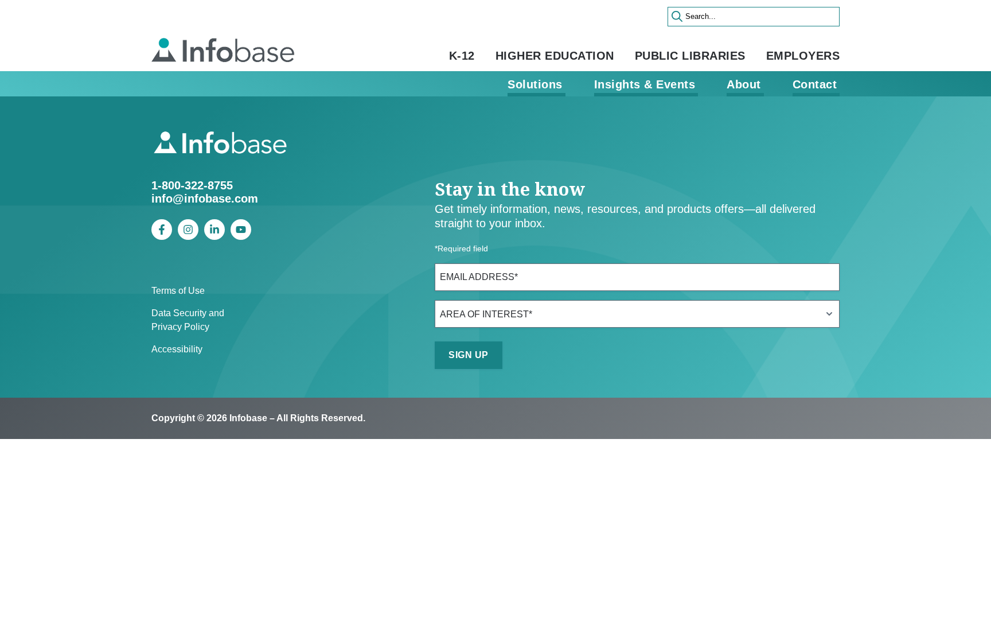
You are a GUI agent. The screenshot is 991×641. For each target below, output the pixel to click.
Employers (803, 55)
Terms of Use (178, 291)
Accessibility (176, 349)
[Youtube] (241, 229)
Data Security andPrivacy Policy (187, 320)
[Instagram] (188, 229)
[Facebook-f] (161, 229)
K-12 (462, 55)
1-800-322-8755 (192, 185)
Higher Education (555, 55)
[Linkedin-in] (214, 229)
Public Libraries (690, 55)
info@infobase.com (204, 198)
